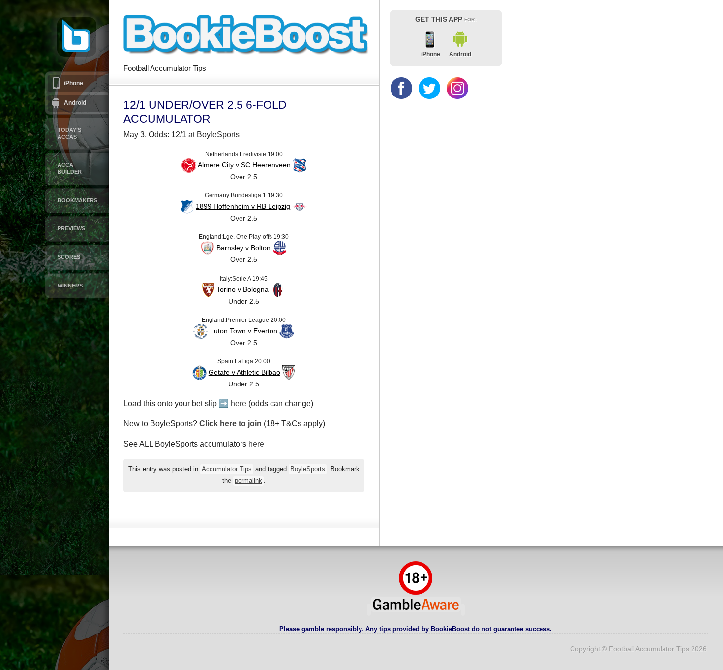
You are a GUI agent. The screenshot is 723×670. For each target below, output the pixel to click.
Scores (69, 257)
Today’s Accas (69, 133)
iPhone (73, 83)
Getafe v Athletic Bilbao (244, 372)
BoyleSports (307, 469)
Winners (70, 285)
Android (75, 102)
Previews (71, 228)
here (238, 403)
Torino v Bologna (242, 289)
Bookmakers (77, 200)
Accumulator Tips (227, 469)
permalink (248, 481)
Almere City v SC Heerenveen (244, 165)
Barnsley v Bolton (243, 248)
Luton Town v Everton (243, 331)
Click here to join (230, 423)
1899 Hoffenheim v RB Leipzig (243, 206)
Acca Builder (70, 168)
